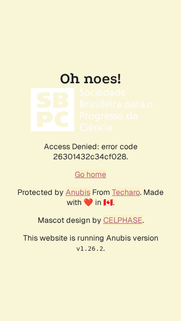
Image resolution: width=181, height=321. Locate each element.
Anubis (78, 192)
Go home (90, 174)
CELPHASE (122, 220)
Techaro (126, 192)
